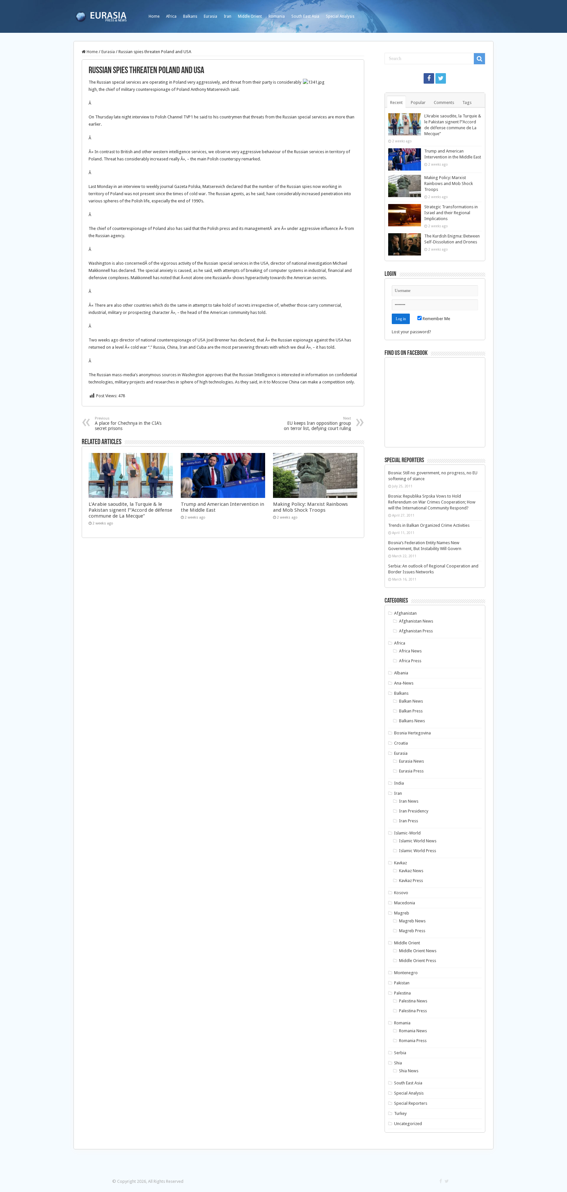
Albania (401, 672)
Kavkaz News (411, 870)
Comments (444, 102)
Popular (418, 102)
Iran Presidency (413, 811)
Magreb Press (412, 930)
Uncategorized (408, 1123)
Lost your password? (411, 331)
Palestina (402, 993)
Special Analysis (340, 16)
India (399, 783)
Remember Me (436, 318)
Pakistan (402, 982)
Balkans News (412, 720)
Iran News (408, 801)
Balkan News (411, 701)
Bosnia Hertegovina (412, 732)
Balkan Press (411, 711)
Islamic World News (417, 840)
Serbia (400, 1052)
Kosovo (401, 892)
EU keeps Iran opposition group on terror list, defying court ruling (317, 423)
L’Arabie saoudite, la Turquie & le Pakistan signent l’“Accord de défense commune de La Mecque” (130, 510)
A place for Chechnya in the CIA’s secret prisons (128, 423)
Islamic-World (407, 833)
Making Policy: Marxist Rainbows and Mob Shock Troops (310, 507)
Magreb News (412, 920)
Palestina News (413, 1000)
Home (154, 16)
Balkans (190, 16)
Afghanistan (405, 613)
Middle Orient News (417, 950)
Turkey (400, 1113)
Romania (276, 16)
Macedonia (404, 902)
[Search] (479, 58)
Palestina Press (413, 1010)
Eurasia (210, 16)
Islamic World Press (417, 850)
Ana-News (403, 683)
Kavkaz (400, 862)
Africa (171, 16)
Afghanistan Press (416, 630)
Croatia (401, 743)
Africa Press (410, 660)
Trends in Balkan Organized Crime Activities (429, 525)
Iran (227, 16)
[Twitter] (440, 78)
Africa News (410, 650)
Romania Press (413, 1040)
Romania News (413, 1030)
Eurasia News (411, 761)
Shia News (408, 1070)
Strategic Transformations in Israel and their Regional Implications (451, 212)
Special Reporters (410, 1103)
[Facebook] (429, 78)
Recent (396, 102)
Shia (398, 1062)
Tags (467, 102)
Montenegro (406, 972)
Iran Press (408, 820)
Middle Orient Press (417, 960)
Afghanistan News (416, 621)
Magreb (401, 913)
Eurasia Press (411, 771)
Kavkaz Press (411, 880)
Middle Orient (250, 16)
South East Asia (305, 16)
